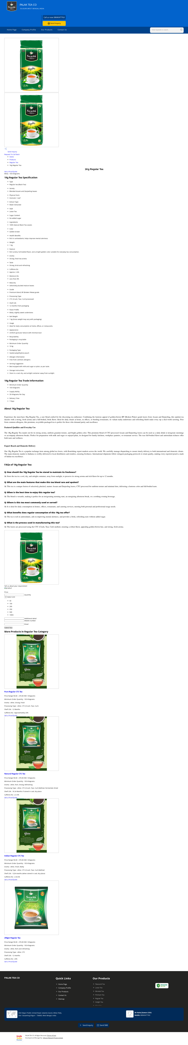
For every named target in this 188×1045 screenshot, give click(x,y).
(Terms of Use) (51, 1035)
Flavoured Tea (100, 984)
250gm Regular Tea (12, 938)
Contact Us (62, 30)
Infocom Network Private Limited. (53, 1038)
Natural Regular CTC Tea (14, 774)
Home (11, 157)
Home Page (12, 30)
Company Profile (29, 30)
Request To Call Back (11, 154)
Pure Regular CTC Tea (13, 691)
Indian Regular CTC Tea (14, 856)
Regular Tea (13, 162)
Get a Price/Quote (10, 172)
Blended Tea (99, 991)
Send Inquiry (55, 23)
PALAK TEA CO (32, 6)
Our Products (46, 30)
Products (12, 160)
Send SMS (104, 1025)
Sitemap (61, 999)
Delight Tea (99, 1002)
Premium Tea (99, 995)
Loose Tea (98, 988)
